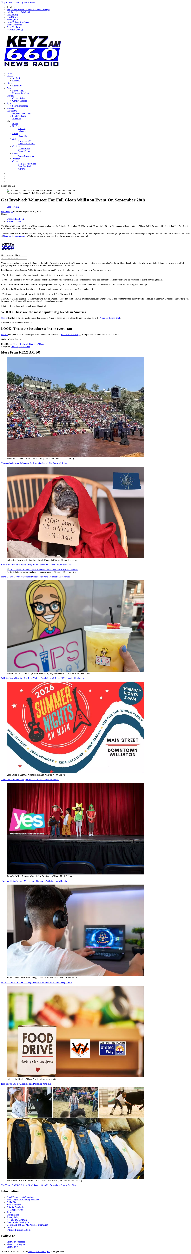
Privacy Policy (13, 1217)
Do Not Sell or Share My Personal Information (27, 1225)
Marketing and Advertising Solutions (23, 1199)
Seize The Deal (13, 27)
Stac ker (4, 318)
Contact (10, 1227)
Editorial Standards (15, 1207)
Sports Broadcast (14, 25)
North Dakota (29, 344)
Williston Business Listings (18, 1230)
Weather (10, 108)
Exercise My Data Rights (18, 1222)
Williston (40, 344)
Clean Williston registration (15, 236)
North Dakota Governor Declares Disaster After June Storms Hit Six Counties (35, 577)
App (9, 88)
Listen (9, 83)
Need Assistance (14, 1204)
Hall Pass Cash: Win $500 (18, 12)
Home (9, 73)
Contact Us (12, 111)
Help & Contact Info (21, 113)
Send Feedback (19, 116)
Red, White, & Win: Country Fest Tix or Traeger (28, 9)
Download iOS (19, 91)
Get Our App (12, 14)
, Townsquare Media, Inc (39, 1251)
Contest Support (19, 101)
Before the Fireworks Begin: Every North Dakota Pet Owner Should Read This (36, 564)
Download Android (21, 93)
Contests (10, 96)
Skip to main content (10, 2)
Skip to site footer (27, 2)
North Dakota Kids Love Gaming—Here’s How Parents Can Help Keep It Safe (36, 982)
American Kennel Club (110, 318)
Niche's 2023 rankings (70, 334)
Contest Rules (18, 98)
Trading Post (12, 19)
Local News (12, 17)
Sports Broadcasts (20, 106)
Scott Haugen (7, 211)
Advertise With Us (15, 30)
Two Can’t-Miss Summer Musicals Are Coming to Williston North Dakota (34, 881)
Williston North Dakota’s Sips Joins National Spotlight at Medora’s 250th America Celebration (42, 678)
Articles (14, 346)
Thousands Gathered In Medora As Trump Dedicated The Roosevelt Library (35, 463)
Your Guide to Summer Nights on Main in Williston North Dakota (30, 779)
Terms (9, 1212)
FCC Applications (15, 1210)
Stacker (4, 334)
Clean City (17, 344)
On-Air (10, 75)
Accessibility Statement (17, 1220)
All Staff (16, 78)
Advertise (16, 118)
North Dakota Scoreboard (18, 22)
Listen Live (17, 85)
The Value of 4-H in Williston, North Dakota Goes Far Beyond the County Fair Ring (38, 1185)
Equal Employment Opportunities (21, 1197)
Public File (11, 1202)
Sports (9, 103)
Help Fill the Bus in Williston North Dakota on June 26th (26, 1084)
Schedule (16, 80)
